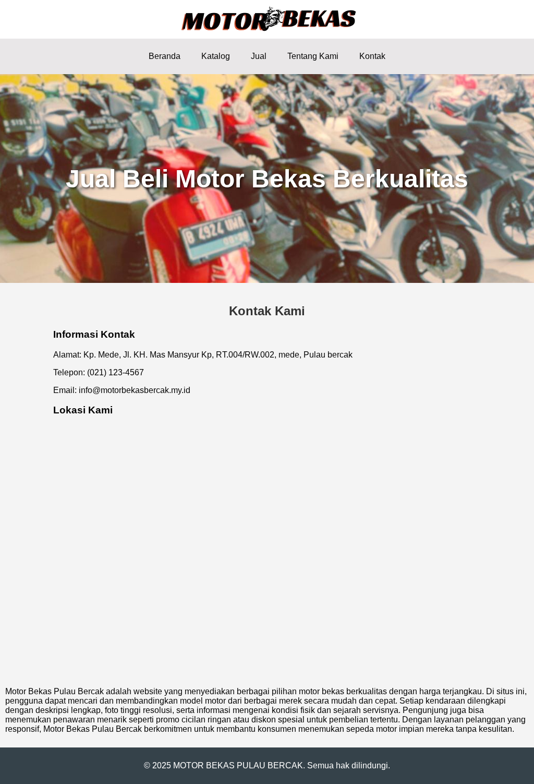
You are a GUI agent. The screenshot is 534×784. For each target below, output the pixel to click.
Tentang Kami (312, 56)
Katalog (215, 56)
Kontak (372, 56)
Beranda (164, 56)
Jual (258, 56)
